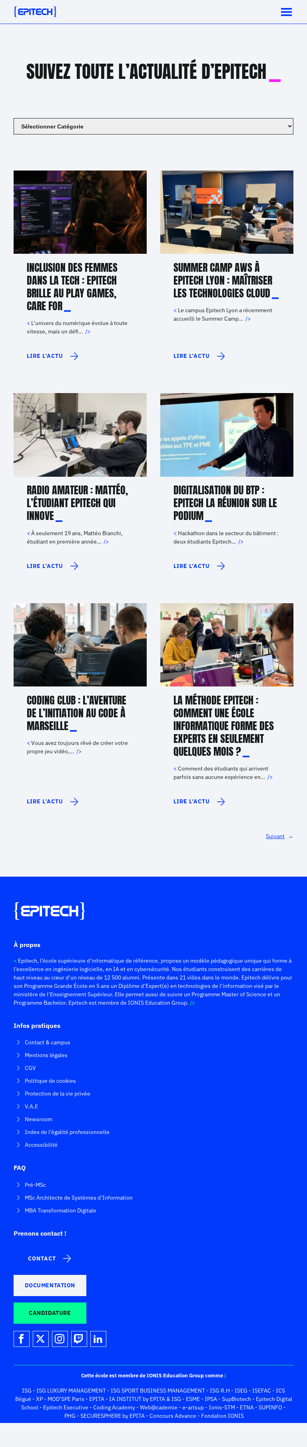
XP (39, 1399)
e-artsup (193, 1407)
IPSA (211, 1399)
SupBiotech (236, 1399)
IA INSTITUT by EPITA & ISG (145, 1399)
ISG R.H (220, 1390)
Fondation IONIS (222, 1415)
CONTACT (42, 1258)
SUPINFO (270, 1407)
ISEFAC (261, 1390)
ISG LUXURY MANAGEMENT (71, 1390)
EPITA (96, 1399)
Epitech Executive (65, 1407)
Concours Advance (173, 1415)
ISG (27, 1390)
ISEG (241, 1390)
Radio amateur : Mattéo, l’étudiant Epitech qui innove (77, 503)
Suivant (279, 836)
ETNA (247, 1407)
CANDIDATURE (50, 1313)
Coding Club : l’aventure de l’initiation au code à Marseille (76, 713)
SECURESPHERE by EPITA (112, 1415)
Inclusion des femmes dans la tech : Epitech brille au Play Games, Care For (72, 286)
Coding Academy (114, 1407)
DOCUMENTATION (50, 1285)
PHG (70, 1415)
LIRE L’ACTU (45, 359)
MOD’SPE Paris (66, 1399)
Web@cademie (158, 1407)
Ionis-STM (222, 1407)
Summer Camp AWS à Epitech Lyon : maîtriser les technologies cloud (222, 280)
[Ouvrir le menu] (286, 12)
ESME (193, 1399)
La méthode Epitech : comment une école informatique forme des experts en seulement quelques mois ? (223, 726)
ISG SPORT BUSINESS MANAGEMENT (158, 1390)
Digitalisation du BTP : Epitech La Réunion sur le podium (225, 503)
